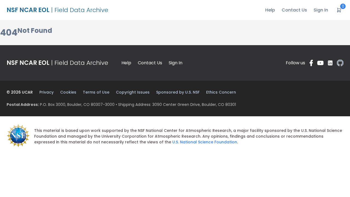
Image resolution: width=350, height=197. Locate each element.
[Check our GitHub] (340, 63)
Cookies (68, 92)
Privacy (46, 92)
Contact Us (294, 10)
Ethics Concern (221, 92)
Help (270, 10)
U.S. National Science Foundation (204, 142)
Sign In (321, 10)
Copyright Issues (133, 92)
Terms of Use (96, 92)
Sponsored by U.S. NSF (178, 92)
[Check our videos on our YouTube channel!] (320, 63)
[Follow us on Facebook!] (311, 63)
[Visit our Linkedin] (330, 62)
